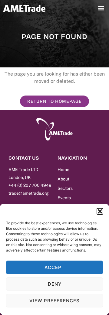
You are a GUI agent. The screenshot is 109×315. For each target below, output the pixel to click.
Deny (54, 284)
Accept (55, 267)
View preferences (54, 301)
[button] (100, 211)
